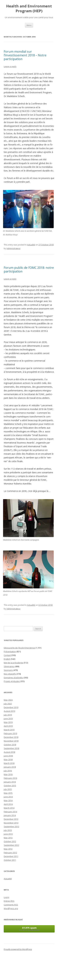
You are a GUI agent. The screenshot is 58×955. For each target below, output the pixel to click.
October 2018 (10, 744)
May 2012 (8, 848)
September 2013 (11, 826)
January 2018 (10, 767)
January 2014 (10, 815)
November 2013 (11, 822)
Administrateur (13, 248)
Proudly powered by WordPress (18, 949)
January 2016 (10, 781)
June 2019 (8, 718)
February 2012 (10, 852)
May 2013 (8, 837)
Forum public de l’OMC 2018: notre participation (29, 269)
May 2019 (8, 722)
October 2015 (10, 785)
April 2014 (8, 804)
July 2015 (8, 789)
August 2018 (9, 752)
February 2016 (10, 778)
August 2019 (9, 711)
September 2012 (11, 845)
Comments (11, 904)
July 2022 (8, 703)
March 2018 (9, 763)
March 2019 (9, 729)
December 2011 (11, 856)
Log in (6, 897)
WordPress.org (11, 908)
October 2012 (10, 841)
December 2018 (11, 737)
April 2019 (8, 726)
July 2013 (8, 830)
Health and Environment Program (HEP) (29, 8)
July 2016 (8, 770)
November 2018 (11, 740)
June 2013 (8, 834)
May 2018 (8, 759)
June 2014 (8, 796)
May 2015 (8, 793)
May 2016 (8, 774)
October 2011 (10, 860)
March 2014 (9, 808)
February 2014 (10, 811)
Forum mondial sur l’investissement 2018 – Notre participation (25, 55)
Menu (29, 25)
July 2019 (8, 714)
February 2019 (10, 733)
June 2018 (8, 755)
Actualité (31, 244)
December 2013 (11, 819)
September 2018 (11, 748)
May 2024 (8, 700)
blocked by (29, 928)
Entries (9, 901)
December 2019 (11, 707)
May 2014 (8, 800)
